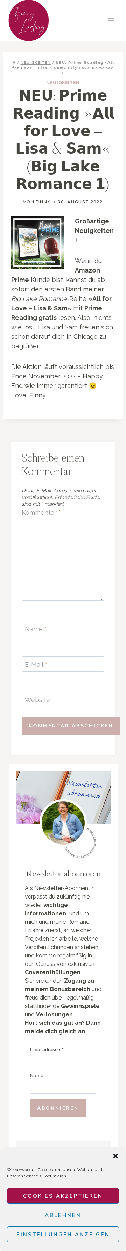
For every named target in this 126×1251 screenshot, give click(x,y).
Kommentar (41, 512)
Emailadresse (46, 1049)
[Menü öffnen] (111, 20)
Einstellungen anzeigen (63, 1234)
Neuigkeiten (63, 82)
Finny (43, 202)
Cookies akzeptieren (63, 1195)
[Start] (14, 62)
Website (37, 700)
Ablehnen (63, 1215)
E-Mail (36, 664)
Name (36, 629)
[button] (115, 1155)
